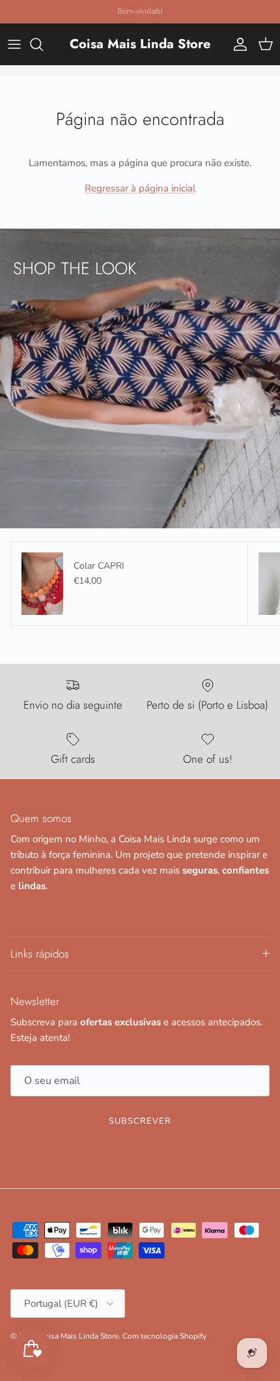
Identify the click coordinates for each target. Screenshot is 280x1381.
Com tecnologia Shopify (164, 1336)
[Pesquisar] (43, 44)
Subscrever (140, 1121)
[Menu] (14, 44)
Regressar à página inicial (140, 188)
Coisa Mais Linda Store (79, 1336)
